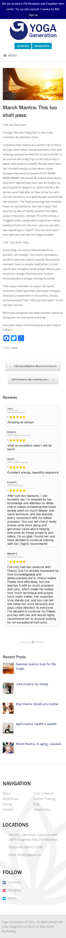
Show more (33, 632)
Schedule (23, 46)
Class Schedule (43, 793)
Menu (12, 55)
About (7, 793)
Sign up (33, 14)
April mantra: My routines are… (33, 379)
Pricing (7, 804)
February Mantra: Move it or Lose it (33, 366)
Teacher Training (44, 799)
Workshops (41, 46)
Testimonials (41, 809)
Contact (8, 809)
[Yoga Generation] (33, 30)
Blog (15, 347)
